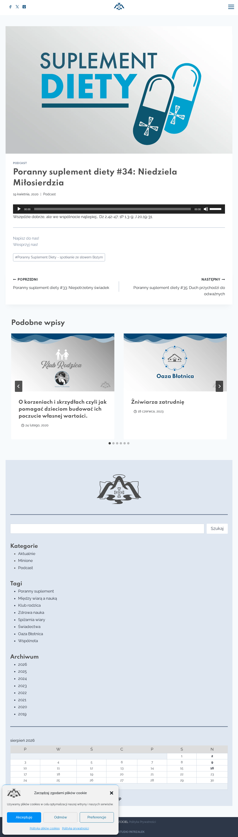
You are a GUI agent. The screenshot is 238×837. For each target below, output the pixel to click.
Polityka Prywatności (142, 822)
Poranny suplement (36, 591)
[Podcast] (24, 6)
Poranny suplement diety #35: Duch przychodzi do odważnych (179, 287)
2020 (22, 706)
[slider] (216, 208)
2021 (22, 700)
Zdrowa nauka (31, 612)
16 (212, 768)
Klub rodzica (29, 605)
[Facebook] (10, 6)
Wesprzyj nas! (25, 244)
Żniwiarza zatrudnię (157, 402)
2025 (22, 671)
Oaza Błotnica (30, 633)
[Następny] (219, 386)
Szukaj (217, 528)
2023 (22, 685)
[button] (111, 793)
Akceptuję (24, 817)
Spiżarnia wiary (31, 619)
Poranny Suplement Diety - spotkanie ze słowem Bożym (59, 257)
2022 (22, 692)
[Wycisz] (206, 209)
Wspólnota (28, 640)
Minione (25, 560)
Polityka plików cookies (45, 828)
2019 (22, 714)
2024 (22, 678)
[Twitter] (17, 6)
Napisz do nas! (26, 238)
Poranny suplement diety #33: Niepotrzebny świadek (61, 284)
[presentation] (62, 362)
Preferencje (96, 817)
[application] (119, 209)
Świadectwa (29, 626)
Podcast (20, 163)
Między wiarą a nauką (37, 598)
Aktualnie (26, 553)
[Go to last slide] (18, 386)
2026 (22, 664)
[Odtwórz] (19, 209)
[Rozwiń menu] (231, 7)
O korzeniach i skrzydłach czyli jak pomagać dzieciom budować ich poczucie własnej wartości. (63, 409)
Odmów (60, 817)
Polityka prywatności (75, 828)
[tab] (110, 443)
